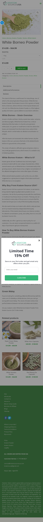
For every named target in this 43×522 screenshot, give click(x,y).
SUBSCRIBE (21, 278)
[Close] (39, 240)
